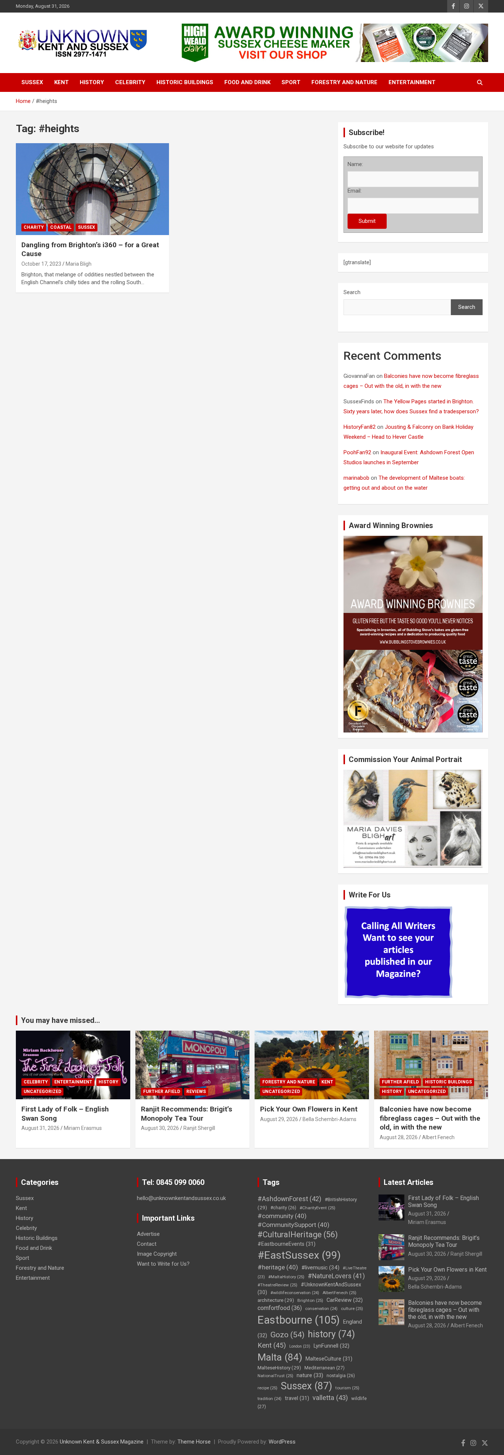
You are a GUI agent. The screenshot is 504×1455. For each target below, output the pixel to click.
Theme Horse (194, 1441)
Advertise (148, 1234)
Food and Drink (247, 82)
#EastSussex (299, 1255)
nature (310, 1375)
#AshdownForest (289, 1199)
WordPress (282, 1441)
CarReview (345, 1300)
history (331, 1334)
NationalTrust (275, 1375)
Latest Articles (409, 1182)
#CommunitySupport (293, 1224)
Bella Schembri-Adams (329, 1119)
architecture (276, 1300)
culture (352, 1308)
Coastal (61, 227)
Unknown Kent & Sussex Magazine (102, 1441)
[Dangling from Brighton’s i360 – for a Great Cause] (92, 189)
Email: (355, 190)
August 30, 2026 (160, 1128)
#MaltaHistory (286, 1276)
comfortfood (280, 1307)
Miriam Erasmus (83, 1128)
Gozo (287, 1334)
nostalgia (341, 1375)
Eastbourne (299, 1320)
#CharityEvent (317, 1207)
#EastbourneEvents (286, 1244)
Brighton (310, 1300)
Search (352, 292)
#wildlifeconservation (294, 1292)
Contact (146, 1244)
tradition (270, 1398)
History (92, 82)
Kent (61, 82)
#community (282, 1216)
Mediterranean (324, 1367)
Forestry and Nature (344, 82)
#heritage (278, 1267)
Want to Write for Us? (163, 1264)
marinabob (356, 478)
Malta (280, 1357)
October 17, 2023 (41, 264)
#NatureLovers (336, 1276)
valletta (330, 1397)
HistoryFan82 (360, 427)
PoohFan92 (357, 452)
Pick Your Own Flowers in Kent (309, 1109)
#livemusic (320, 1267)
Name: (355, 164)
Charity (34, 227)
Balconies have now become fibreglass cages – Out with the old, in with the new (430, 1118)
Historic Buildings (184, 82)
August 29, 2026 (279, 1119)
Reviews (196, 1091)
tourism (347, 1387)
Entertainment (412, 82)
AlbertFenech (339, 1292)
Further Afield (161, 1091)
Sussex (32, 82)
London (299, 1346)
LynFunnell (331, 1345)
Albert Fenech (438, 1137)
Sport (291, 82)
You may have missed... (60, 1020)
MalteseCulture (328, 1359)
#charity (283, 1207)
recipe (267, 1387)
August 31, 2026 (40, 1128)
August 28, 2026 (399, 1137)
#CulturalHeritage (298, 1234)
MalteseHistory (279, 1367)
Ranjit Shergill (199, 1128)
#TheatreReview (277, 1284)
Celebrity (130, 82)
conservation (321, 1308)
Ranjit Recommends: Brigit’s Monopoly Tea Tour (186, 1114)
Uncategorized (42, 1091)
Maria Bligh (79, 264)
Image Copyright (157, 1254)
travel (297, 1398)
